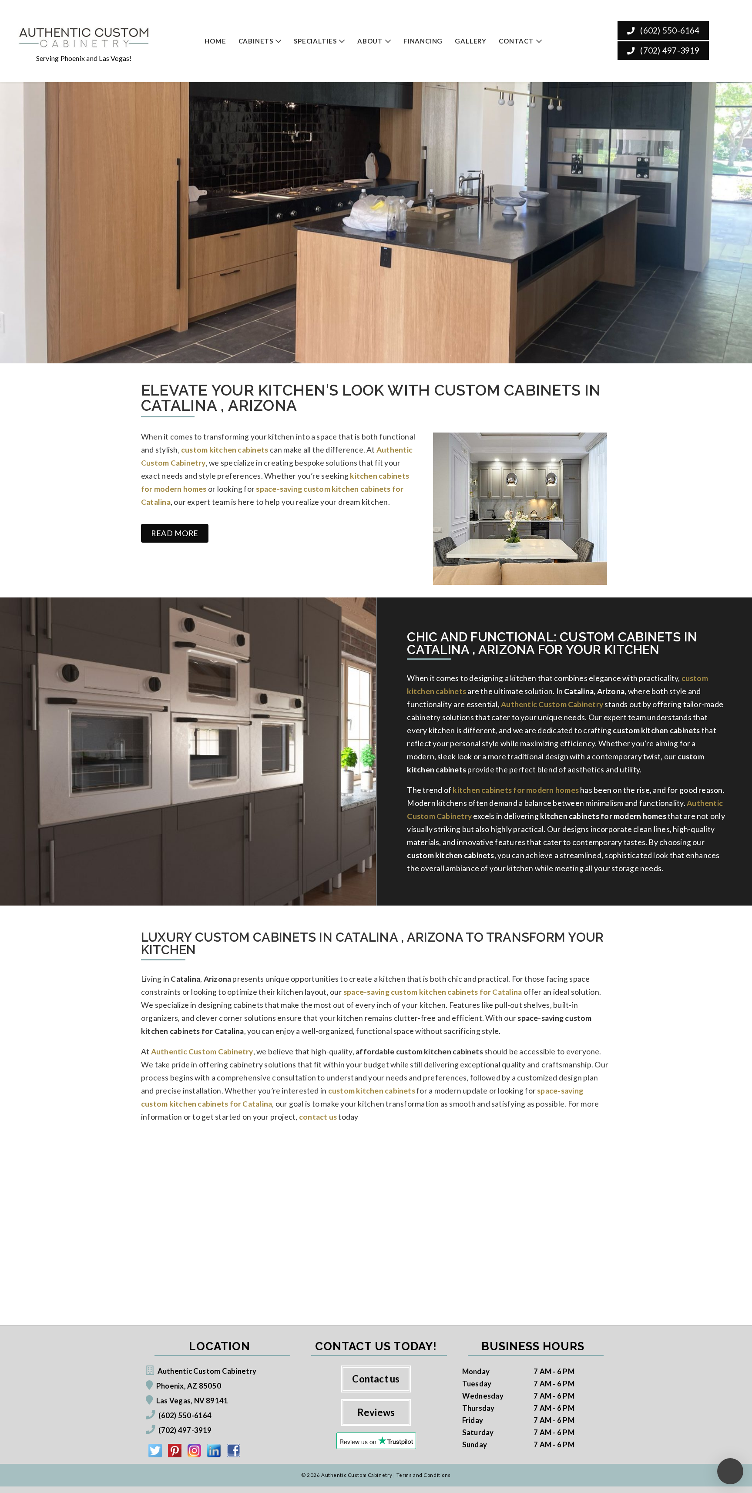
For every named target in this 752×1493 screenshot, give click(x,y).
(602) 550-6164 (668, 30)
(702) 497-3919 (668, 50)
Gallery (471, 41)
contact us (318, 1116)
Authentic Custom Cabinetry (552, 704)
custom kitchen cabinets (371, 1090)
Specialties (315, 41)
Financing (423, 41)
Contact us (376, 1379)
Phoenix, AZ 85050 (188, 1385)
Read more (174, 533)
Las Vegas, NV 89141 (192, 1400)
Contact (516, 41)
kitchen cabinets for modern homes (516, 790)
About (370, 41)
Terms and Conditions (423, 1475)
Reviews (376, 1412)
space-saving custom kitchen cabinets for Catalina (432, 991)
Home (215, 41)
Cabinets (255, 41)
